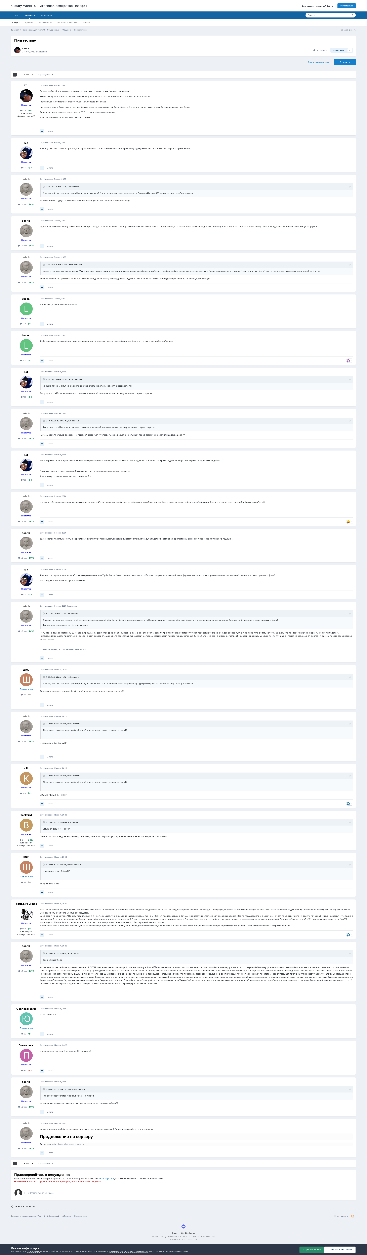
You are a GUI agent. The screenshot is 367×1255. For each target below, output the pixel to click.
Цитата (50, 131)
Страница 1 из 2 (45, 75)
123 (26, 142)
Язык (174, 1233)
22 (24, 1034)
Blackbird (26, 815)
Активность (46, 15)
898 (24, 929)
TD (26, 85)
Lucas (26, 298)
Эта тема (341, 15)
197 (24, 1070)
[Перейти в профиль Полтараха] (26, 1055)
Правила (29, 22)
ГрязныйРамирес (25, 903)
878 (24, 110)
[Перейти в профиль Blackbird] (26, 825)
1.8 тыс (23, 204)
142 (24, 324)
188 (24, 793)
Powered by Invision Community (183, 1239)
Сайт (16, 15)
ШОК (26, 669)
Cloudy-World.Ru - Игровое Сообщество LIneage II (49, 6)
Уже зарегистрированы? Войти (318, 6)
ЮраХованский (26, 1008)
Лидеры (86, 22)
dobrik (26, 179)
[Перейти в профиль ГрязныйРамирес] (26, 914)
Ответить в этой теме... (42, 1193)
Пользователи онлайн (67, 22)
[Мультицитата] (42, 131)
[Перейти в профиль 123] (26, 152)
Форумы (16, 22)
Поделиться (321, 50)
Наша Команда (45, 22)
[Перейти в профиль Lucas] (26, 309)
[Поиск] (352, 15)
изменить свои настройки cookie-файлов (128, 1251)
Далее (26, 75)
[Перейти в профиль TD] (17, 50)
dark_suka (51, 1144)
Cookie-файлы (188, 1233)
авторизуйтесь (106, 1178)
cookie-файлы (33, 1251)
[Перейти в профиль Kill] (26, 778)
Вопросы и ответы (74, 1144)
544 (24, 840)
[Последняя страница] (33, 75)
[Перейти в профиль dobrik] (26, 189)
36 (24, 694)
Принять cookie (312, 1249)
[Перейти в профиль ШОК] (26, 679)
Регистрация (346, 6)
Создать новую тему (318, 62)
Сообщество (30, 15)
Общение (42, 51)
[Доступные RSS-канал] (353, 1216)
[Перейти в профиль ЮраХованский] (26, 1018)
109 (24, 168)
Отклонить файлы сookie (340, 1249)
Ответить (345, 62)
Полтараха (25, 1045)
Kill (26, 768)
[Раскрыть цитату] (44, 186)
